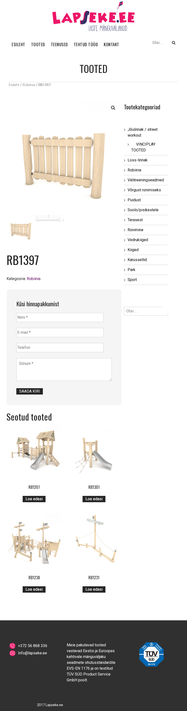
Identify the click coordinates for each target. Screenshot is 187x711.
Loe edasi (34, 499)
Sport (132, 279)
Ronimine (135, 230)
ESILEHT (18, 44)
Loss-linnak (138, 160)
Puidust (134, 200)
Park (131, 269)
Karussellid (137, 259)
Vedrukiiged (138, 239)
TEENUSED (59, 44)
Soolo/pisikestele (143, 210)
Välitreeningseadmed (146, 180)
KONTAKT (111, 44)
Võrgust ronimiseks (144, 190)
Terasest (135, 220)
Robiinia (29, 85)
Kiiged (133, 249)
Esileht (14, 85)
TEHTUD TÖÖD (86, 44)
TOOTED (38, 44)
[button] (113, 108)
